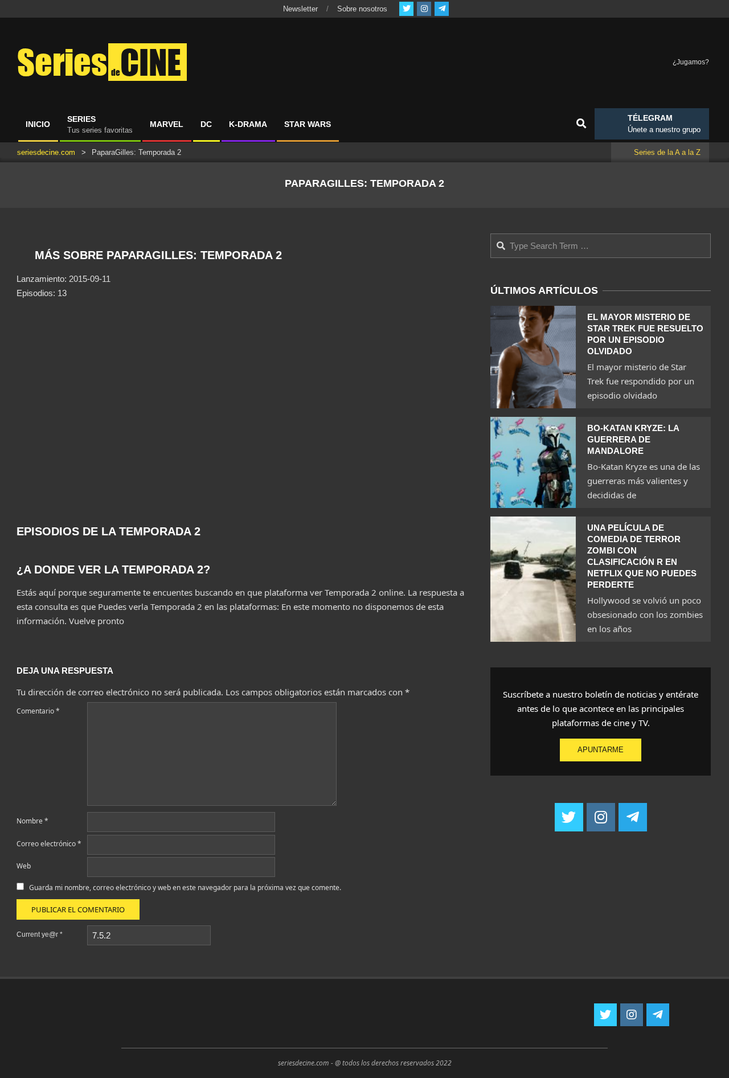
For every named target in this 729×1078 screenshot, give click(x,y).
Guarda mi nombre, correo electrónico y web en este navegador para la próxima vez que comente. (185, 887)
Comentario (38, 711)
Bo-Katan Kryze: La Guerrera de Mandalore (633, 439)
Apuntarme (601, 749)
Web (24, 866)
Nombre (32, 821)
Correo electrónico (49, 844)
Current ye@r (40, 934)
